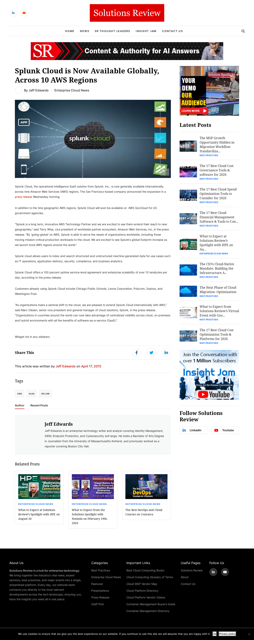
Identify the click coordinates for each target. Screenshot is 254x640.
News (84, 31)
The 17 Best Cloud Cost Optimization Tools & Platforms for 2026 (217, 334)
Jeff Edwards (39, 90)
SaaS (32, 393)
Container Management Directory (147, 611)
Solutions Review (192, 570)
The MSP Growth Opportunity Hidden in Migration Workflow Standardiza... (217, 144)
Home (69, 31)
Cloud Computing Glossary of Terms (149, 577)
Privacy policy (227, 633)
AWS (19, 393)
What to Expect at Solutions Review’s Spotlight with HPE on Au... (216, 242)
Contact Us (172, 31)
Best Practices (209, 155)
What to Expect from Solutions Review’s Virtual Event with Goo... (219, 310)
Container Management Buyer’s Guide (150, 604)
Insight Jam (146, 31)
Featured (97, 584)
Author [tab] (19, 405)
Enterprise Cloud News (71, 90)
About (185, 577)
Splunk (45, 393)
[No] (249, 634)
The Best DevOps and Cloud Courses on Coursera (143, 512)
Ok (214, 633)
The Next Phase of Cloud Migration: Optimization (218, 289)
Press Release (100, 597)
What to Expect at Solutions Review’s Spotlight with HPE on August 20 (39, 514)
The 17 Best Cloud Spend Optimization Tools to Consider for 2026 (218, 193)
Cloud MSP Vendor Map (141, 584)
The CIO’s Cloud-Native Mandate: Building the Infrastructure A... (217, 268)
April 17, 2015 (91, 366)
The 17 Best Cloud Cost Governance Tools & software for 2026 (217, 170)
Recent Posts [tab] (39, 405)
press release (23, 197)
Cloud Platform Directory (142, 590)
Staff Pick (97, 604)
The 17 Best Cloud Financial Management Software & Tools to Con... (219, 217)
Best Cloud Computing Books (145, 570)
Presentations (100, 590)
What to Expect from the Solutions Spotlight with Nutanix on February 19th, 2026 (90, 516)
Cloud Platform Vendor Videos (145, 597)
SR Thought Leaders (112, 31)
